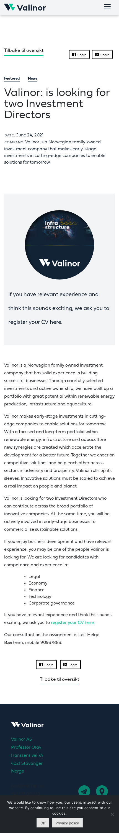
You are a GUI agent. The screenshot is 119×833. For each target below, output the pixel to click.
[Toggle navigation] (107, 6)
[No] (112, 814)
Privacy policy (67, 823)
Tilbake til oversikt (23, 50)
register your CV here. (73, 623)
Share (81, 55)
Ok (42, 823)
